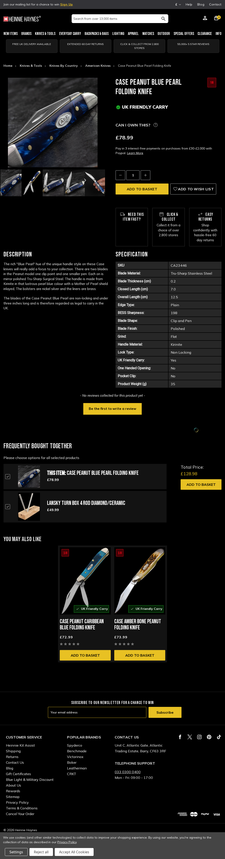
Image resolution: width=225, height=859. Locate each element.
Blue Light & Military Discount (30, 779)
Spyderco (74, 745)
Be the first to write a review (112, 409)
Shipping (13, 751)
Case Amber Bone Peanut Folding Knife (137, 624)
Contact (215, 4)
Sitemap (13, 796)
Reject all (41, 852)
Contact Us (15, 762)
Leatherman (77, 768)
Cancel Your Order (20, 814)
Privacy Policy (17, 802)
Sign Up (66, 4)
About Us (13, 785)
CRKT (71, 774)
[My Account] (205, 18)
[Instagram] (199, 737)
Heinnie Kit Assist (20, 745)
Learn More (135, 153)
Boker (71, 762)
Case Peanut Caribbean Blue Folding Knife (82, 624)
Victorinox (75, 757)
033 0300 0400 (128, 772)
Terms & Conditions (22, 808)
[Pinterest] (209, 737)
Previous (21, 180)
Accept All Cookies (74, 852)
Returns (12, 757)
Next (84, 180)
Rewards (13, 791)
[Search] (163, 18)
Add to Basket (201, 484)
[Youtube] (219, 737)
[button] (112, 408)
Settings (16, 852)
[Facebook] (180, 737)
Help (189, 4)
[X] (189, 737)
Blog (200, 4)
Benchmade (77, 751)
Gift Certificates (18, 774)
